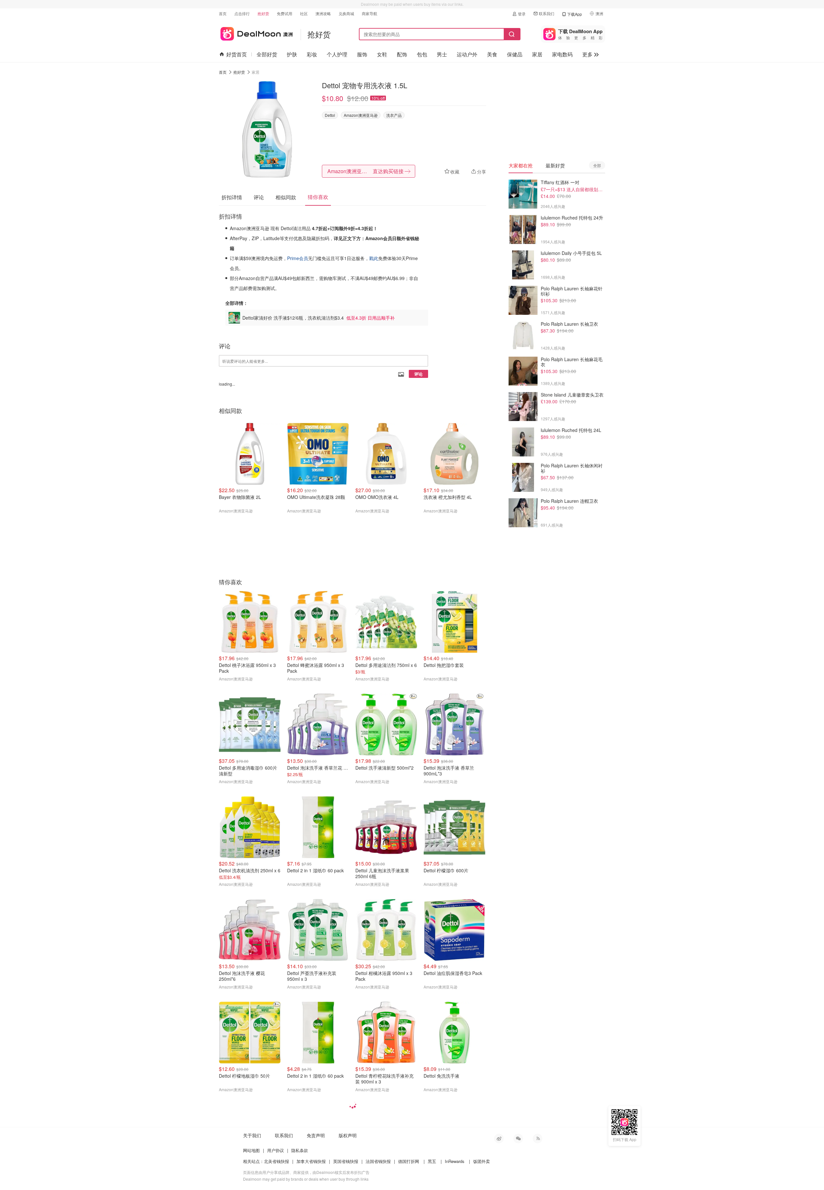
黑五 (432, 1161)
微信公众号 (518, 1138)
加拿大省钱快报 (311, 1161)
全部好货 (267, 54)
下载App (574, 14)
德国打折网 (408, 1161)
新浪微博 (499, 1138)
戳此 (373, 258)
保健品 (514, 54)
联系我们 (546, 13)
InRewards (454, 1161)
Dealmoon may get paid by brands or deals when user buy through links (306, 1179)
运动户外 (467, 54)
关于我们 (252, 1135)
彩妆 (312, 54)
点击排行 (242, 13)
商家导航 (369, 13)
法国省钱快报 (378, 1161)
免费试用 (284, 13)
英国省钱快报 (345, 1161)
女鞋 (382, 54)
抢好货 (263, 13)
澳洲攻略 (323, 13)
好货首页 (236, 54)
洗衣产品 (394, 115)
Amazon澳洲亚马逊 (361, 115)
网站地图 (251, 1150)
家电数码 (562, 54)
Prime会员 (297, 258)
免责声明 (316, 1135)
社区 (304, 13)
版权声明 (348, 1135)
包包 (422, 54)
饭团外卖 (481, 1161)
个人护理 (337, 54)
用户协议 (275, 1150)
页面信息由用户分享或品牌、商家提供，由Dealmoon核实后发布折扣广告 (306, 1172)
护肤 (292, 54)
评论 (418, 374)
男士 (442, 54)
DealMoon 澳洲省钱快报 (256, 32)
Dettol (330, 115)
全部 (597, 165)
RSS (537, 1138)
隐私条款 (299, 1150)
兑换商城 (346, 13)
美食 (492, 54)
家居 (537, 54)
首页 (223, 13)
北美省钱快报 (276, 1161)
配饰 (402, 54)
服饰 (362, 54)
